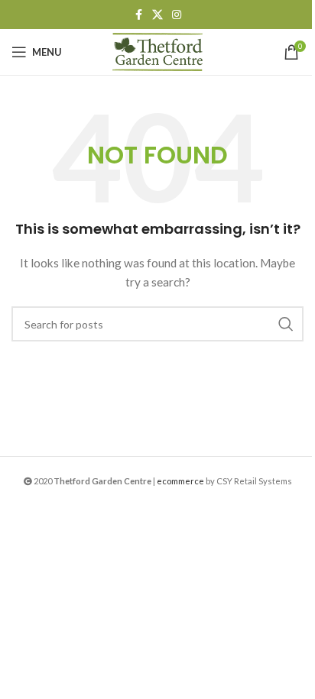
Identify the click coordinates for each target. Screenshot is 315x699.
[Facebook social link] (138, 15)
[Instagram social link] (176, 15)
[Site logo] (157, 50)
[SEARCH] (286, 323)
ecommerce (180, 481)
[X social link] (157, 15)
